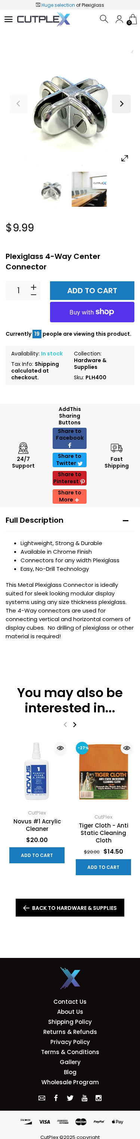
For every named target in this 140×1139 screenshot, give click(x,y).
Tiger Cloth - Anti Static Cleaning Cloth (103, 833)
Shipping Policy (70, 1022)
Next (121, 104)
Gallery (70, 1062)
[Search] (104, 19)
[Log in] (119, 19)
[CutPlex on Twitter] (70, 1098)
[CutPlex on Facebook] (56, 1098)
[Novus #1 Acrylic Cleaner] (37, 771)
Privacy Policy (70, 1042)
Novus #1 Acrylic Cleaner (37, 825)
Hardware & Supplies (90, 364)
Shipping (47, 364)
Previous (18, 104)
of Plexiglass (72, 5)
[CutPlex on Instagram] (98, 1098)
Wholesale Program (70, 1082)
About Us (70, 1012)
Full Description (34, 520)
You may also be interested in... (70, 700)
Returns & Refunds (70, 1032)
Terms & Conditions (70, 1052)
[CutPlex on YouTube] (84, 1098)
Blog (70, 1072)
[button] (70, 438)
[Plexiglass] (51, 189)
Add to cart (92, 290)
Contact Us (70, 1002)
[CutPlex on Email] (42, 1098)
